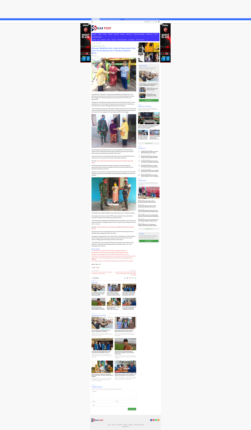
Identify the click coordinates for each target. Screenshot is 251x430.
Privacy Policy (131, 39)
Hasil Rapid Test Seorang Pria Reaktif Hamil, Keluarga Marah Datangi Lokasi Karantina (149, 166)
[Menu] (92, 22)
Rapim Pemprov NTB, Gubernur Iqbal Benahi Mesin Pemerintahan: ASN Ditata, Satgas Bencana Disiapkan (112, 258)
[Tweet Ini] (127, 278)
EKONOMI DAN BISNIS (97, 37)
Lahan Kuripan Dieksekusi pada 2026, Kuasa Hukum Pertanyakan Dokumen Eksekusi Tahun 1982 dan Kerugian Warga (148, 211)
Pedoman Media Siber (122, 39)
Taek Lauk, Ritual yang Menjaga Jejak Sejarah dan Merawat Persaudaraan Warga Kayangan (154, 138)
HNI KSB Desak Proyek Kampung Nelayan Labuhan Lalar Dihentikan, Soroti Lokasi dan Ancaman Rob (114, 256)
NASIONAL (122, 34)
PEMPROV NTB (149, 34)
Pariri (98, 267)
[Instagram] (154, 420)
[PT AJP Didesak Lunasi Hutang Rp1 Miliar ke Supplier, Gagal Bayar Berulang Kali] (98, 287)
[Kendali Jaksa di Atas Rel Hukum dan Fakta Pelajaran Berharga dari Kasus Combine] (114, 287)
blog (99, 39)
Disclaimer (103, 39)
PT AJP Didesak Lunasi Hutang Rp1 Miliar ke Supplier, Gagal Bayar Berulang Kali (109, 250)
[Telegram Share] (133, 278)
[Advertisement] (39, 9)
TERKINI (99, 34)
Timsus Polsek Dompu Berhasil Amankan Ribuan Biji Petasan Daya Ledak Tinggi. (102, 272)
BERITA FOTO (129, 34)
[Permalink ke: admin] (93, 55)
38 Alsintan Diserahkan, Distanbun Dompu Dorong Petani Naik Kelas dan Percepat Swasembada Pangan (147, 206)
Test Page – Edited (140, 39)
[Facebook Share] (125, 278)
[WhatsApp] (156, 420)
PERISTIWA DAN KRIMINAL (139, 34)
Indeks (108, 39)
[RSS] (158, 420)
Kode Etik (114, 39)
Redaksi (125, 424)
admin (95, 55)
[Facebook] (151, 420)
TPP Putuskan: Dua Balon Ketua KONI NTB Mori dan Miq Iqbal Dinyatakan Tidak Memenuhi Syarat (148, 220)
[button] (156, 22)
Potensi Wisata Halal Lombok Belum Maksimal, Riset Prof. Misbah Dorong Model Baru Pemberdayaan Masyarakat (148, 126)
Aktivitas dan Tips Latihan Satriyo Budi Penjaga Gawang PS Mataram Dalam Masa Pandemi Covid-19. (149, 157)
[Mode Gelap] (158, 22)
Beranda (94, 39)
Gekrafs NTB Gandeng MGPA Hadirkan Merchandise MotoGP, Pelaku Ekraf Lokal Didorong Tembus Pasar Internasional (147, 201)
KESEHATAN (116, 34)
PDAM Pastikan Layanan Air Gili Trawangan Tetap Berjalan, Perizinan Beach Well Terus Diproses (112, 261)
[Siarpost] (101, 28)
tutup (90, 23)
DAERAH (104, 34)
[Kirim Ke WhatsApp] (135, 278)
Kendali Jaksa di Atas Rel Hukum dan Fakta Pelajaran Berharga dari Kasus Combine (110, 252)
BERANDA (94, 34)
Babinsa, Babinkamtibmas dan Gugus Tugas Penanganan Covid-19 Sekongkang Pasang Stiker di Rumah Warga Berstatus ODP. (150, 175)
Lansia (93, 267)
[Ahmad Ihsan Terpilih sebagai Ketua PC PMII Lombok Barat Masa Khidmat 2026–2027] (129, 287)
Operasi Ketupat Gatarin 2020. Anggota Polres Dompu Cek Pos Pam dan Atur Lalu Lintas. (150, 171)
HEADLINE (110, 34)
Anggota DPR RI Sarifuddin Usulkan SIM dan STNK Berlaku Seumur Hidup (149, 152)
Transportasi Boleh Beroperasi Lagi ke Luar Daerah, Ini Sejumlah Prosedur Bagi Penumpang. (150, 161)
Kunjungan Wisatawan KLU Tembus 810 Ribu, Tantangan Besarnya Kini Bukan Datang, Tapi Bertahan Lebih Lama (143, 138)
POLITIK (155, 34)
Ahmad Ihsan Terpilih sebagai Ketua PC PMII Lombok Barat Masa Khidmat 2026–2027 (135, 19)
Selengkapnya (148, 100)
